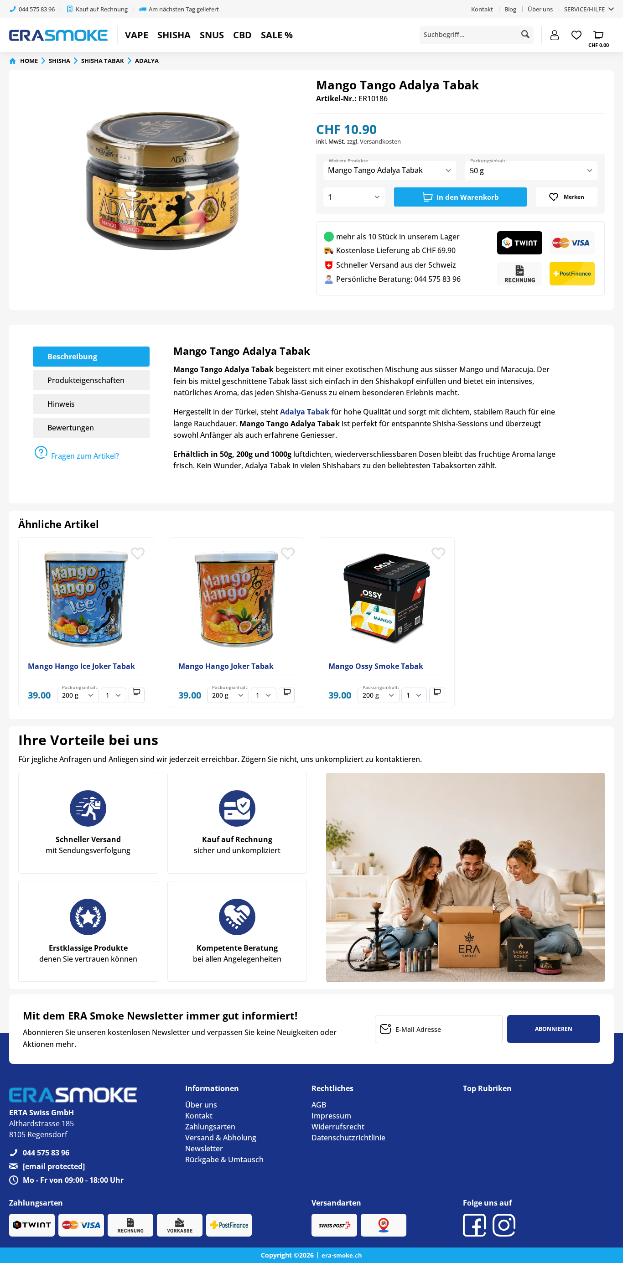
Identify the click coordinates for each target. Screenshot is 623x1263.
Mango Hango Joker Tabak (226, 666)
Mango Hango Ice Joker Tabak (81, 666)
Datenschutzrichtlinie (348, 1138)
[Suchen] (525, 34)
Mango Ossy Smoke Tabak (375, 666)
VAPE (136, 35)
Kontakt (482, 9)
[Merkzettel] (576, 35)
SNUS (212, 35)
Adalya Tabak (304, 412)
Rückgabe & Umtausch (224, 1159)
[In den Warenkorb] (137, 695)
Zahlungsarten (210, 1127)
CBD (242, 35)
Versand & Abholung (220, 1138)
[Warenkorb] (598, 35)
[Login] (554, 35)
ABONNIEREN (553, 1029)
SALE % (277, 35)
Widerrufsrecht (338, 1127)
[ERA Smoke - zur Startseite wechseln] (58, 35)
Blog (510, 9)
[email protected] (54, 1166)
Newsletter (204, 1149)
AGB (319, 1105)
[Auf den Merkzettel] (138, 557)
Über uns (540, 9)
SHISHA (174, 35)
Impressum (331, 1116)
